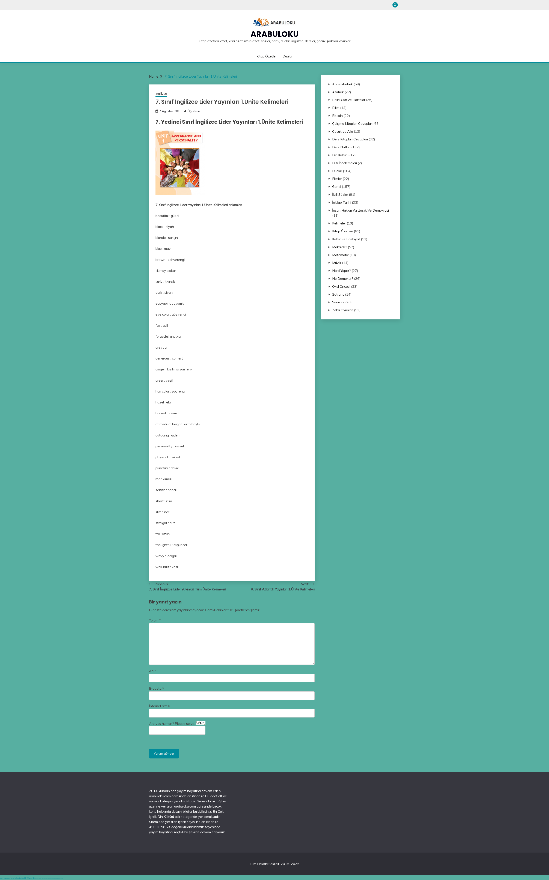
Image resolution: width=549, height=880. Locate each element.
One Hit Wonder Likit (28, 878)
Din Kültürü (340, 155)
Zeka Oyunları (342, 310)
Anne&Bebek (342, 84)
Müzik (336, 262)
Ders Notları (341, 147)
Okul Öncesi (341, 286)
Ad (152, 671)
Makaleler (339, 247)
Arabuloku (274, 34)
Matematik (340, 255)
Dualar (288, 56)
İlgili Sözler (340, 194)
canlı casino (40, 878)
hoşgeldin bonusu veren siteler (45, 878)
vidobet (56, 878)
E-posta (156, 688)
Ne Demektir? (342, 278)
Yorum (155, 620)
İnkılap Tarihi (341, 202)
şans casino (54, 878)
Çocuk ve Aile (342, 131)
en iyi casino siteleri (37, 878)
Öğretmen (194, 111)
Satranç (338, 294)
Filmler (337, 178)
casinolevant (49, 878)
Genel (336, 186)
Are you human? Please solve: (172, 723)
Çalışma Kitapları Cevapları (352, 123)
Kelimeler (339, 223)
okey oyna (3, 878)
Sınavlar (338, 302)
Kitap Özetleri (266, 56)
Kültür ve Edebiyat (346, 239)
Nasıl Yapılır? (341, 270)
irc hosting (18, 878)
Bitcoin (337, 115)
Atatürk (338, 92)
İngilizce (161, 94)
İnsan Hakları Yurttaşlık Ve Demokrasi (360, 210)
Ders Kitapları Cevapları (350, 139)
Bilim (335, 107)
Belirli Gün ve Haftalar (348, 100)
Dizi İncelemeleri (344, 163)
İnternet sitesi (159, 706)
